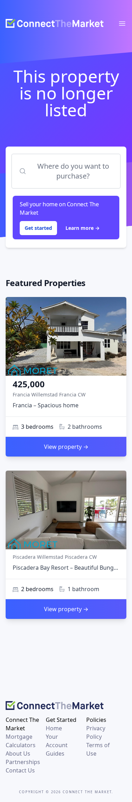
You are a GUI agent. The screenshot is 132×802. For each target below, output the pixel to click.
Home (54, 728)
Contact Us (20, 770)
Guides (55, 753)
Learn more (82, 228)
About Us (18, 753)
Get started (38, 228)
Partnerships (23, 762)
